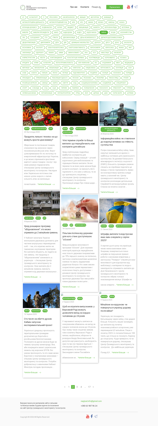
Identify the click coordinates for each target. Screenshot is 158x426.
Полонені (117, 73)
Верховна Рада (111, 27)
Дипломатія (45, 42)
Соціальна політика (89, 83)
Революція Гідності (59, 78)
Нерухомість (105, 68)
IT (43, 17)
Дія (65, 42)
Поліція (105, 73)
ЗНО (86, 52)
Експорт (39, 47)
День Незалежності (88, 37)
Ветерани (125, 27)
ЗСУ (94, 52)
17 (89, 387)
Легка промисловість (64, 63)
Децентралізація (28, 42)
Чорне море (117, 93)
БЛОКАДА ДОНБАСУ (29, 27)
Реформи (100, 78)
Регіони (76, 78)
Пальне (45, 73)
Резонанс (87, 78)
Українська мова (29, 93)
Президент (26, 78)
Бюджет (71, 27)
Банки (90, 22)
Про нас (73, 7)
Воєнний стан (126, 32)
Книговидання (56, 58)
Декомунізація (69, 37)
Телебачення (89, 88)
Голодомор (35, 37)
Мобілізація (54, 68)
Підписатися (115, 7)
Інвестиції (105, 52)
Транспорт (117, 88)
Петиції (65, 73)
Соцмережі (107, 83)
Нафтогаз (77, 68)
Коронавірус (110, 58)
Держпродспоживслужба (111, 37)
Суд (45, 88)
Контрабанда (94, 58)
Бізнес (122, 22)
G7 (23, 17)
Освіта (34, 73)
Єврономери (95, 47)
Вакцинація (83, 27)
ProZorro (53, 17)
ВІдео (79, 32)
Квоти (42, 58)
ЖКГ (130, 47)
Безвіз (100, 22)
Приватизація (41, 78)
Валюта (96, 27)
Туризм (129, 88)
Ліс (96, 63)
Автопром (95, 17)
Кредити (25, 63)
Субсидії (35, 88)
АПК (73, 22)
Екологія (127, 42)
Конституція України (75, 58)
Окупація (119, 68)
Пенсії (55, 73)
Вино (56, 32)
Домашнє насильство (80, 42)
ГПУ (46, 37)
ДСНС (117, 42)
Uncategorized (69, 17)
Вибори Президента (41, 32)
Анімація (107, 17)
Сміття (65, 83)
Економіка (26, 47)
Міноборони (39, 68)
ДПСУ (108, 42)
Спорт (24, 88)
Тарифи (64, 88)
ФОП (86, 93)
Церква (96, 93)
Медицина (129, 63)
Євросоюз (109, 47)
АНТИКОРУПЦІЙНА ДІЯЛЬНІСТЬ (33, 22)
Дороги (97, 42)
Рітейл (126, 78)
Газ (23, 37)
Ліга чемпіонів (83, 63)
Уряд (78, 93)
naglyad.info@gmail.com (91, 401)
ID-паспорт (33, 17)
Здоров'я (39, 52)
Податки (93, 73)
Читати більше (44, 184)
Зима (61, 52)
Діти (57, 42)
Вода (113, 32)
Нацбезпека (90, 68)
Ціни (106, 93)
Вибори (25, 32)
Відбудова (67, 32)
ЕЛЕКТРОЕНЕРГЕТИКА (56, 47)
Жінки (121, 47)
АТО (81, 22)
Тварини (75, 88)
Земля (51, 52)
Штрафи (130, 93)
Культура (47, 63)
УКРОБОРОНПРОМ (63, 93)
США (54, 88)
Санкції (45, 83)
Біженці (111, 22)
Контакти (84, 7)
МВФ (118, 63)
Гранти (55, 37)
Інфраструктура (28, 58)
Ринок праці (113, 78)
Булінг (59, 27)
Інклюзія (117, 52)
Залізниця (26, 52)
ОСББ (24, 73)
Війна (104, 32)
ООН (130, 68)
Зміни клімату (73, 52)
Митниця (25, 68)
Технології (103, 88)
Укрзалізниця (46, 93)
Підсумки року (79, 73)
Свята (55, 83)
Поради (129, 73)
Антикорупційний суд (58, 22)
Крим (36, 63)
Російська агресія (29, 83)
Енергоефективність (77, 47)
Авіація (83, 17)
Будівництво (47, 27)
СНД (74, 83)
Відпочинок (91, 32)
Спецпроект (121, 83)
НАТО (66, 68)
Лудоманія (106, 63)
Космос (123, 58)
